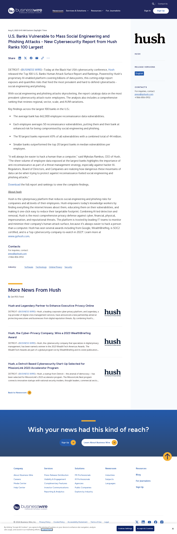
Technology (41, 267)
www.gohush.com (18, 236)
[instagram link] (161, 522)
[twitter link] (137, 522)
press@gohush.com (17, 253)
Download (14, 184)
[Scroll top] (167, 456)
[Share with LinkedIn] (20, 58)
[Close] (173, 529)
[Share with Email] (37, 58)
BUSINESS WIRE (31, 69)
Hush (111, 69)
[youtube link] (149, 522)
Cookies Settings (125, 528)
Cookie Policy (46, 530)
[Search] (153, 4)
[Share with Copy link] (42, 58)
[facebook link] (155, 522)
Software (28, 267)
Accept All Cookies (145, 528)
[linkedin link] (143, 522)
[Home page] (25, 11)
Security (68, 267)
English (139, 73)
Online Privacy (55, 267)
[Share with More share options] (48, 58)
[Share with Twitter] (25, 58)
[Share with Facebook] (31, 58)
